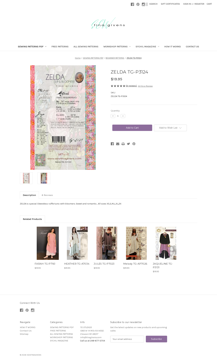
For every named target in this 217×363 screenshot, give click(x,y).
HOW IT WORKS (172, 46)
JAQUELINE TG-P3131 (163, 265)
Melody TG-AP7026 (135, 263)
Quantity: (115, 110)
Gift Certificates (170, 4)
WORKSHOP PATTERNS (115, 46)
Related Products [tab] (32, 219)
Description (29, 195)
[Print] (123, 144)
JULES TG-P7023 (104, 263)
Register (199, 4)
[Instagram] (143, 4)
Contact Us (192, 46)
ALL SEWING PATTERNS (86, 46)
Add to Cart (48, 246)
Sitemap (24, 334)
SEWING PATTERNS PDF (30, 46)
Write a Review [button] (145, 86)
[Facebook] (132, 4)
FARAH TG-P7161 (45, 263)
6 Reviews (47, 195)
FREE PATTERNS (59, 46)
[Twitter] (128, 144)
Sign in (187, 4)
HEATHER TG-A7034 (76, 263)
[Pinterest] (138, 4)
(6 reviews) (131, 85)
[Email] (117, 144)
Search (153, 4)
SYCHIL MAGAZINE (146, 46)
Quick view (47, 240)
